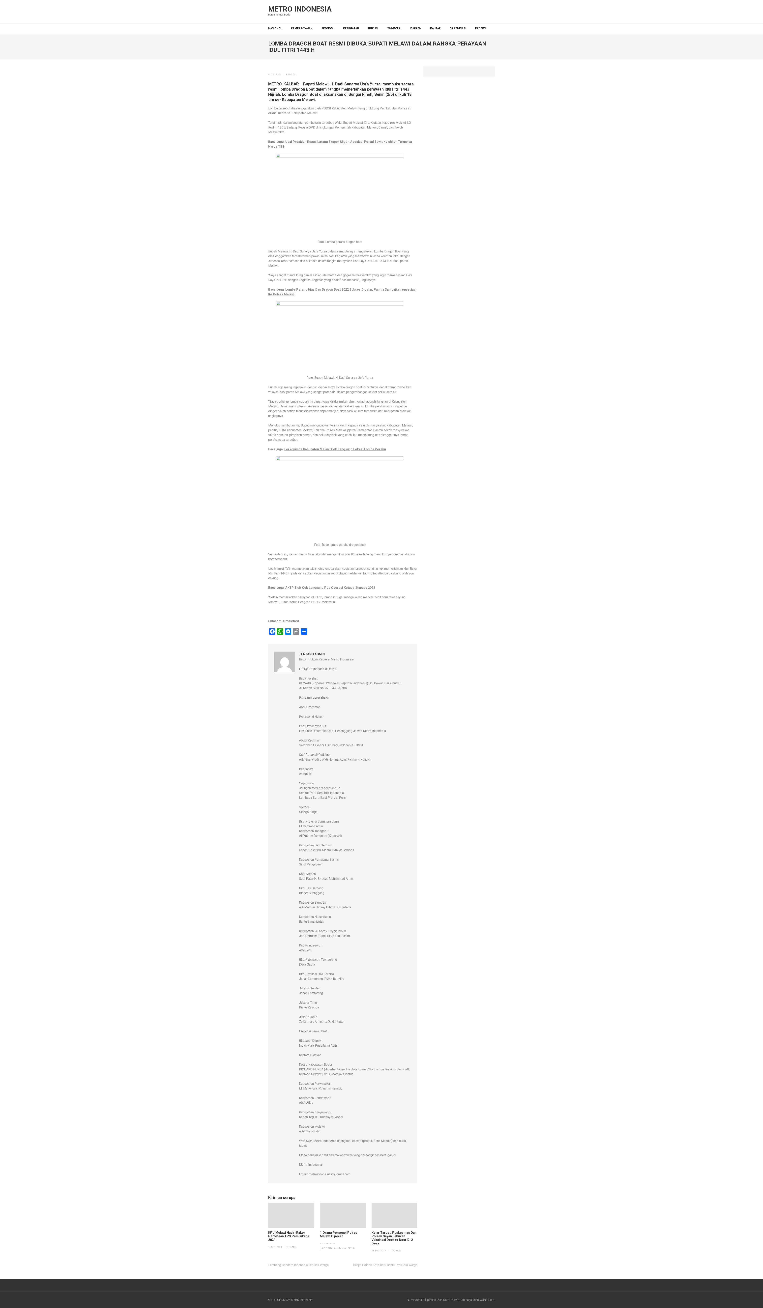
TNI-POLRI (394, 28)
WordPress (487, 1300)
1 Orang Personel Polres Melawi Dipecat (338, 1234)
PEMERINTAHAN (302, 28)
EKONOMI (327, 28)
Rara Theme (451, 1300)
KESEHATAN (351, 28)
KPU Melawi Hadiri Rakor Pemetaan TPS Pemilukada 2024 (288, 1236)
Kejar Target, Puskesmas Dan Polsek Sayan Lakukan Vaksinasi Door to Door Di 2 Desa (394, 1238)
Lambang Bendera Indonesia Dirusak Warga (298, 1265)
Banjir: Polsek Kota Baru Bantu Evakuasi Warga (385, 1265)
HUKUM (373, 28)
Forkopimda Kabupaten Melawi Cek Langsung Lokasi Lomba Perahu (335, 449)
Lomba (273, 108)
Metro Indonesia (300, 9)
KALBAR (435, 28)
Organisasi (458, 28)
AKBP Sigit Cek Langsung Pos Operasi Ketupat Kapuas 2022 (330, 588)
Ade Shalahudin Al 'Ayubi (339, 1248)
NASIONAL (275, 28)
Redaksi (481, 28)
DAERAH (415, 28)
